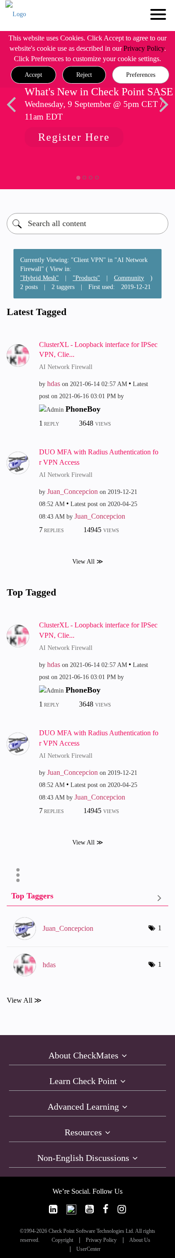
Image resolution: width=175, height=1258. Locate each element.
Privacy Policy (143, 48)
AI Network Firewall (65, 367)
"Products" (86, 278)
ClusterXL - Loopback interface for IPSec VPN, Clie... (98, 350)
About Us (139, 1240)
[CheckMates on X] (71, 1209)
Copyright (62, 1240)
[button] (33, 75)
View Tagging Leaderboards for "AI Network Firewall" (87, 897)
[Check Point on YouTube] (89, 1209)
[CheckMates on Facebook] (105, 1209)
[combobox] (87, 223)
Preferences (140, 74)
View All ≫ (87, 561)
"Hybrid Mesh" (39, 278)
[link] (53, 1209)
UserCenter (88, 1249)
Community (129, 278)
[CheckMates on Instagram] (122, 1209)
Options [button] (18, 875)
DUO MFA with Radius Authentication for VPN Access (98, 457)
